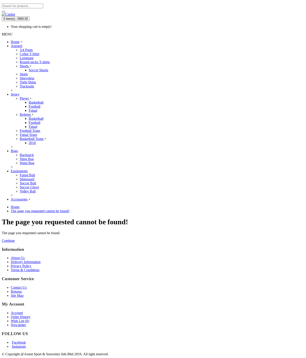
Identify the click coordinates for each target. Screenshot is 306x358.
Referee (26, 114)
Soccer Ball (28, 183)
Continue (8, 240)
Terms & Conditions (25, 270)
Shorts (25, 66)
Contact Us (19, 287)
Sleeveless (27, 78)
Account (17, 313)
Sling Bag (27, 159)
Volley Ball (28, 191)
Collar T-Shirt (29, 54)
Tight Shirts (28, 82)
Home (15, 207)
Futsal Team (28, 135)
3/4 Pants (26, 50)
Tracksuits (27, 86)
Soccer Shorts (38, 70)
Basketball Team (32, 139)
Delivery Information (26, 262)
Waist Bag (27, 163)
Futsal (33, 110)
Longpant (26, 58)
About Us (18, 258)
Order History (20, 317)
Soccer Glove (29, 187)
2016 (32, 143)
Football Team (30, 131)
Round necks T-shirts (35, 62)
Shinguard (27, 179)
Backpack (27, 155)
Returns (16, 291)
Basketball (36, 102)
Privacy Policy (21, 266)
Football (34, 106)
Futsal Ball (27, 175)
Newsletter (18, 325)
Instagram (19, 346)
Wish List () (20, 321)
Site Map (17, 295)
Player (25, 98)
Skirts (24, 74)
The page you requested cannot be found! (40, 211)
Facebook (19, 342)
